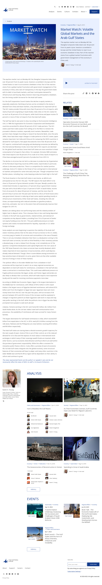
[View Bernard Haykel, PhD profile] (46, 423)
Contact (88, 7)
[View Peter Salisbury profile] (46, 478)
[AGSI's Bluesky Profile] (73, 7)
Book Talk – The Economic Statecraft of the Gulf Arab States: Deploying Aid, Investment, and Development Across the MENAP (90, 516)
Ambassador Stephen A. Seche (37, 482)
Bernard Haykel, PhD (54, 424)
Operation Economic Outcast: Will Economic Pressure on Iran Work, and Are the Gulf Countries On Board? (77, 124)
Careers (20, 568)
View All (33, 489)
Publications (42, 464)
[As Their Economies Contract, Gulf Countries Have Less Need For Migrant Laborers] (81, 390)
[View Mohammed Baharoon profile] (28, 423)
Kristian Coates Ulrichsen (55, 420)
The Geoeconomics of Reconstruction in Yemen (44, 467)
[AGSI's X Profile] (59, 7)
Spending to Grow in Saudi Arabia (76, 467)
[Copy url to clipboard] (83, 93)
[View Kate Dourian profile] (28, 431)
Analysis (51, 12)
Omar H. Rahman (35, 478)
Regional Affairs (71, 25)
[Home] (25, 561)
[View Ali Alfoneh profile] (28, 415)
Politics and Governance (33, 405)
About (83, 12)
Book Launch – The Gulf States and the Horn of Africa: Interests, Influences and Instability (54, 538)
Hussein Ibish (52, 416)
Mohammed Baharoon (37, 424)
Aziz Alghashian (35, 428)
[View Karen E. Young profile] (63, 65)
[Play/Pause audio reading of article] (66, 83)
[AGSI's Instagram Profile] (70, 7)
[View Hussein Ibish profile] (46, 415)
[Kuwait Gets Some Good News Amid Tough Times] (71, 136)
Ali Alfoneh (33, 416)
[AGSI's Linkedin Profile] (68, 7)
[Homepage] (10, 9)
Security (66, 405)
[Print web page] (98, 93)
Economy (63, 25)
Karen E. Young (70, 65)
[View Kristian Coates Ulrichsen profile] (46, 419)
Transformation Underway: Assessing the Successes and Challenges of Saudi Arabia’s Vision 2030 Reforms (53, 515)
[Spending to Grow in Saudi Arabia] (81, 449)
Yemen (36, 464)
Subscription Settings (74, 571)
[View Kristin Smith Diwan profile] (28, 419)
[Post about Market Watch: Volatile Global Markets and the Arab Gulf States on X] (90, 93)
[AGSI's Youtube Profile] (65, 7)
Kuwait (72, 144)
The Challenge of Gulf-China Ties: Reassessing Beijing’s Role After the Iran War (76, 175)
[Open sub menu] (86, 11)
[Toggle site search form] (55, 6)
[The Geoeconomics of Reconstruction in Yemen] (45, 449)
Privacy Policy (6, 578)
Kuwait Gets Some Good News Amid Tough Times (76, 148)
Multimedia (80, 7)
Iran (71, 118)
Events (59, 12)
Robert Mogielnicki (68, 152)
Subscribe (95, 7)
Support (94, 12)
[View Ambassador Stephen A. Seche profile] (28, 482)
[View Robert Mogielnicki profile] (46, 427)
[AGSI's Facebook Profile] (62, 7)
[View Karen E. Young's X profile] (3, 401)
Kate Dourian (34, 432)
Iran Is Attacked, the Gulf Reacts (39, 409)
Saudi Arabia (74, 464)
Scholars (75, 12)
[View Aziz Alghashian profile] (28, 427)
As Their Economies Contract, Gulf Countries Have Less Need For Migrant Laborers (80, 410)
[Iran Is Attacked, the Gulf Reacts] (45, 390)
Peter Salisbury (53, 478)
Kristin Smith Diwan (36, 420)
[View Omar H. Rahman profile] (28, 478)
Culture (67, 12)
